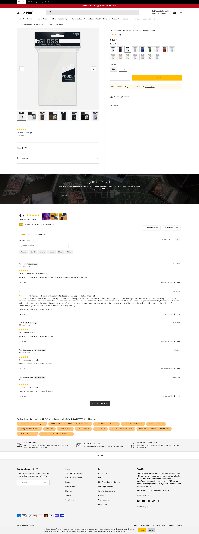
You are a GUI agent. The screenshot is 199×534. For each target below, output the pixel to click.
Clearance (136, 19)
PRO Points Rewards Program (109, 482)
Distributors (102, 504)
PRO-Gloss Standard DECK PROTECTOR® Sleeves (48, 24)
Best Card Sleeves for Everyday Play (31, 424)
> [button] (100, 403)
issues (51, 252)
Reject (151, 530)
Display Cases (70, 487)
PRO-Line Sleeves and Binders (122, 429)
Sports (19, 19)
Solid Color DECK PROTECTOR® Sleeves (56, 434)
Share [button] (24, 283)
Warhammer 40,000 (94, 19)
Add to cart (157, 78)
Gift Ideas (49, 429)
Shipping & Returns (105, 487)
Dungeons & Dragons (110, 19)
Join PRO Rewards (159, 13)
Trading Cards (42, 19)
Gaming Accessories (156, 424)
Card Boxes (69, 500)
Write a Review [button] (172, 228)
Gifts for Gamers (27, 24)
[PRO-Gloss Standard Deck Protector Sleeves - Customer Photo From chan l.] (54, 216)
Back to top (99, 455)
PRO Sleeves (100, 429)
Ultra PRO (21, 2)
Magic (42, 252)
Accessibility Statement (175, 525)
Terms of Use (72, 529)
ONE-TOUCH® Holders (74, 478)
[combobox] (92, 12)
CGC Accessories (149, 19)
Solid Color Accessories (27, 434)
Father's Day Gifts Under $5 (133, 424)
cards (33, 252)
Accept (142, 530)
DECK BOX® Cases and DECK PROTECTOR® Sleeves (70, 424)
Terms (135, 525)
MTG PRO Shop (32, 2)
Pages (67, 482)
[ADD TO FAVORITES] (96, 31)
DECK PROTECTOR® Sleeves (106, 424)
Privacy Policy (83, 529)
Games (125, 19)
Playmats (68, 491)
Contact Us (102, 473)
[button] (181, 12)
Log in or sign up (150, 87)
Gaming (29, 19)
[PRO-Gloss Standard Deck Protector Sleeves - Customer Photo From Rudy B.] (46, 216)
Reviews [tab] (23, 234)
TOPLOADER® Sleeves (74, 473)
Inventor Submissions (106, 491)
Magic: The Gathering (59, 19)
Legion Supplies (46, 2)
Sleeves (68, 495)
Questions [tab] (38, 234)
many (69, 252)
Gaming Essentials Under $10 (29, 429)
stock (60, 252)
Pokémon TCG (77, 19)
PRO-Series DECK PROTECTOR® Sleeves (154, 429)
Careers (101, 495)
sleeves (23, 252)
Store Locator (103, 500)
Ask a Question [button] (152, 228)
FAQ (99, 478)
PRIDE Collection (83, 429)
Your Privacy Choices (159, 525)
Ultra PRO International (27, 525)
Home (18, 24)
